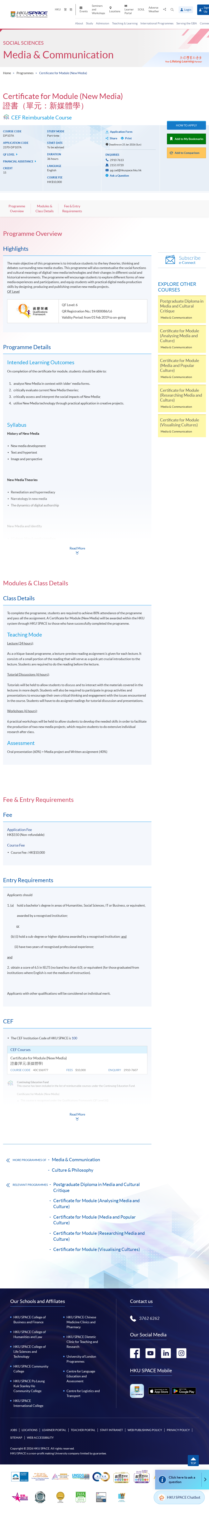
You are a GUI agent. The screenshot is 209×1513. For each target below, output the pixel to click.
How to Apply (186, 125)
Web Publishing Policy (145, 1430)
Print (128, 138)
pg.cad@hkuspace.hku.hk (125, 170)
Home (7, 73)
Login (187, 9)
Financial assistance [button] (18, 161)
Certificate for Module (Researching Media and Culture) (99, 1236)
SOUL (141, 9)
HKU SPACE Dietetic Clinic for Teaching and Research (82, 1341)
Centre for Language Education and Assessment (81, 1376)
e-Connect (190, 260)
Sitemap (16, 1437)
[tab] (77, 233)
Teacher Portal (83, 1430)
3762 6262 (149, 1318)
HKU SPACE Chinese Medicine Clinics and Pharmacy (81, 1322)
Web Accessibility (40, 1437)
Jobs (13, 1430)
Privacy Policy (178, 1430)
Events (84, 11)
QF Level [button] (9, 154)
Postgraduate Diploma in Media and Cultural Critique (96, 1187)
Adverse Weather (154, 9)
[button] (172, 10)
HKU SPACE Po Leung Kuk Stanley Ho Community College (29, 1386)
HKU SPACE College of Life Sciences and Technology (29, 1351)
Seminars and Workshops (98, 9)
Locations (114, 11)
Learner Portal (129, 11)
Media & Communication (58, 54)
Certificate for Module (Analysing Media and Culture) (96, 1203)
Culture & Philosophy (72, 1170)
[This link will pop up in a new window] (159, 1391)
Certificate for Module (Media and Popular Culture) (94, 1219)
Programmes (25, 73)
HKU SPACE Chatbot (183, 1497)
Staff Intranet (111, 1430)
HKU (58, 9)
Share (113, 138)
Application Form (121, 131)
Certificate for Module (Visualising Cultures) (96, 1249)
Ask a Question (119, 175)
